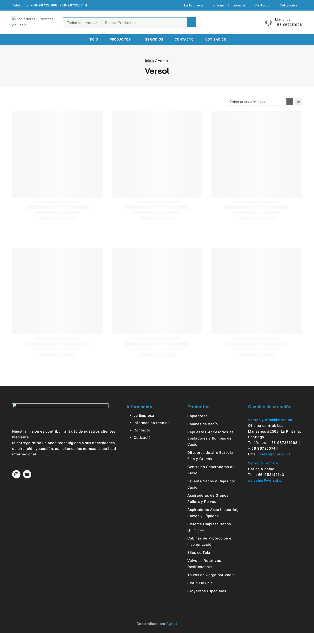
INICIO (93, 39)
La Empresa (193, 5)
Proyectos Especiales (206, 591)
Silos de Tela (198, 552)
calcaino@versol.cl (265, 480)
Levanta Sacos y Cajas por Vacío (211, 484)
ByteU (171, 623)
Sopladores (197, 416)
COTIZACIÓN (215, 39)
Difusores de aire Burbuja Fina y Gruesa (210, 455)
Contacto (262, 5)
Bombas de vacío (202, 424)
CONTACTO (184, 39)
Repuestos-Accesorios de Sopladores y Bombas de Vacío (210, 438)
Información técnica (229, 5)
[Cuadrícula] (289, 101)
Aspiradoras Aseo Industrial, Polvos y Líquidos (212, 512)
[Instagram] (16, 474)
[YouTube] (27, 474)
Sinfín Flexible (200, 583)
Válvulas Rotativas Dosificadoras (204, 563)
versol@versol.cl (275, 454)
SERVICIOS (154, 39)
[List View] (298, 101)
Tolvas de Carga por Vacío (211, 575)
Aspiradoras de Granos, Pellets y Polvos (208, 498)
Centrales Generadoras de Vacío (210, 470)
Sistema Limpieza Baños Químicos (209, 527)
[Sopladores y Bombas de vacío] (35, 22)
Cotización (288, 5)
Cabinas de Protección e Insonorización (209, 541)
